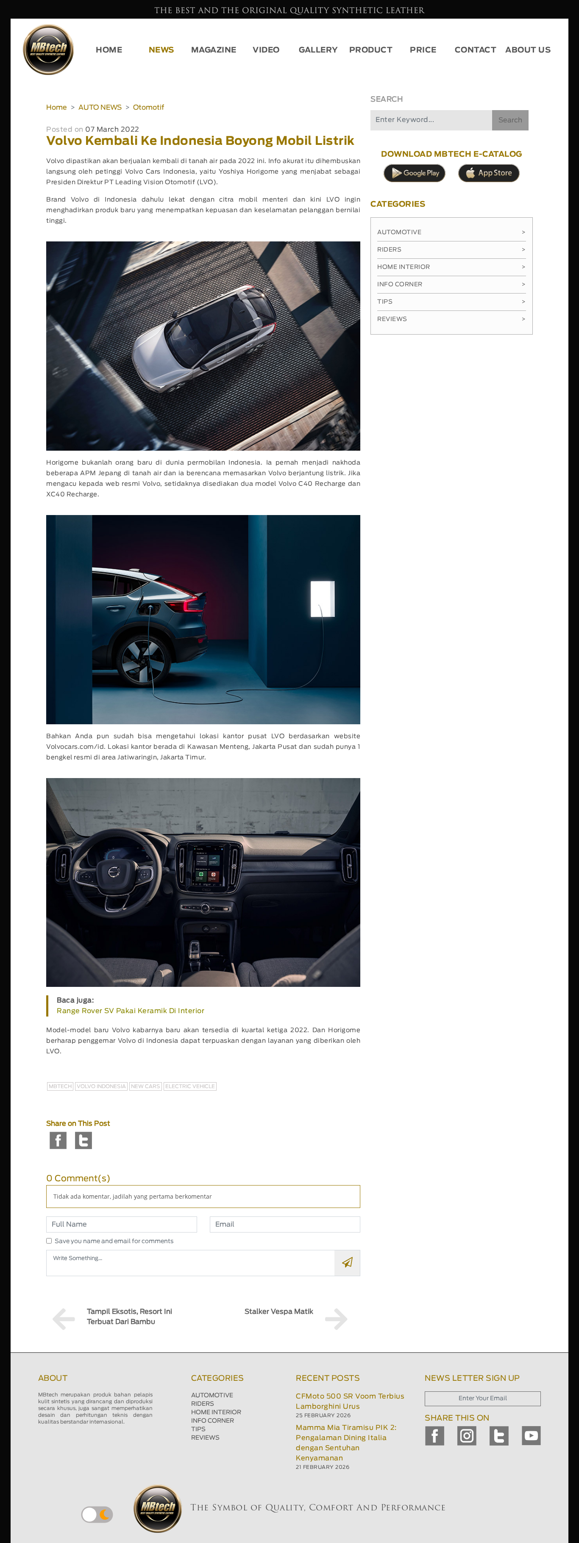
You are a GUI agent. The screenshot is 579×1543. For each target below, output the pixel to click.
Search (510, 120)
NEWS (161, 50)
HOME (109, 50)
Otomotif (148, 107)
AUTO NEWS (100, 107)
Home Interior (451, 267)
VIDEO (266, 50)
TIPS (198, 1429)
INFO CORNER (212, 1421)
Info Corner (451, 285)
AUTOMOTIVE (212, 1396)
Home (56, 107)
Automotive (451, 232)
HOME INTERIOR (216, 1413)
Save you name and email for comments (114, 1241)
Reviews (451, 319)
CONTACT (476, 50)
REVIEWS (205, 1438)
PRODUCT (371, 50)
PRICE (423, 50)
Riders (451, 250)
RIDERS (202, 1404)
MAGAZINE (214, 50)
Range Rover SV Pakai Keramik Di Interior (130, 1011)
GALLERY (318, 50)
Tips (451, 302)
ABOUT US (528, 50)
